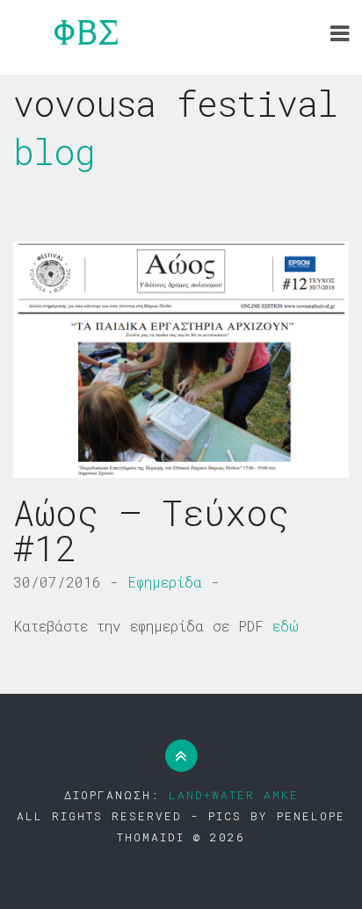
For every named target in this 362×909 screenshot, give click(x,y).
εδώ (285, 626)
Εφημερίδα (164, 582)
